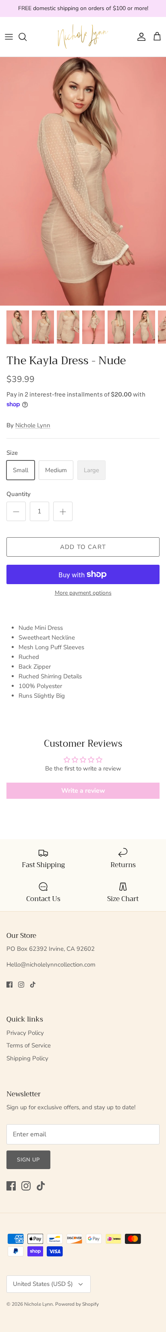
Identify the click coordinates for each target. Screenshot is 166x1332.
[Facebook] (9, 985)
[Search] (26, 37)
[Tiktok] (33, 985)
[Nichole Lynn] (83, 37)
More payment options (83, 593)
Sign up (28, 1159)
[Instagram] (21, 985)
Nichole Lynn (32, 425)
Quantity (18, 494)
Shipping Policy (27, 1058)
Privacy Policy (25, 1033)
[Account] (139, 37)
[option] (83, 181)
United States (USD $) (43, 1284)
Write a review (83, 790)
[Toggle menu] (9, 37)
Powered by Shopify (77, 1304)
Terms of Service (28, 1045)
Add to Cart (83, 547)
